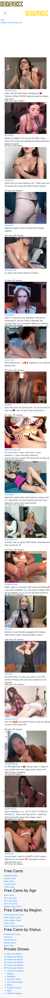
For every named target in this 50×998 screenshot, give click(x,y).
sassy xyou (9, 360)
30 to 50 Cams (10, 903)
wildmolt (8, 674)
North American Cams (14, 915)
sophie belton (11, 809)
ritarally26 (9, 853)
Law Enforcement (14, 982)
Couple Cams (10, 884)
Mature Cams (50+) (12, 906)
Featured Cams (10, 875)
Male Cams (9, 881)
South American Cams (14, 926)
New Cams (9, 945)
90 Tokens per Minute (13, 968)
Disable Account (14, 987)
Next (3, 20)
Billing (9, 985)
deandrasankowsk (13, 449)
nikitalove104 (10, 270)
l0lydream (9, 135)
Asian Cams (9, 923)
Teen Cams (9, 895)
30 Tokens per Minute (13, 962)
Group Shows (10, 942)
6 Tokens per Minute (13, 954)
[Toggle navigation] (5, 13)
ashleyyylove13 (11, 719)
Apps (9, 990)
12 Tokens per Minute (13, 956)
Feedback (11, 976)
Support (10, 973)
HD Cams (8, 937)
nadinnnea (9, 225)
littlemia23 (9, 180)
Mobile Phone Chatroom (11, 22)
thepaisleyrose (11, 539)
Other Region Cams (12, 917)
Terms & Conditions (15, 971)
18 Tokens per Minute (13, 959)
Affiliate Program (15, 993)
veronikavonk (11, 90)
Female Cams (10, 878)
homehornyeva (11, 584)
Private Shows (10, 940)
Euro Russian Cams (12, 920)
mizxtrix (8, 629)
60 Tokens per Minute (13, 965)
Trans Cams (9, 887)
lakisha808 (9, 315)
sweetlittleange (11, 764)
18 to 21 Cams (10, 898)
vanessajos (9, 494)
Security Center (14, 979)
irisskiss (8, 405)
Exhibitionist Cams (12, 934)
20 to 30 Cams (10, 901)
